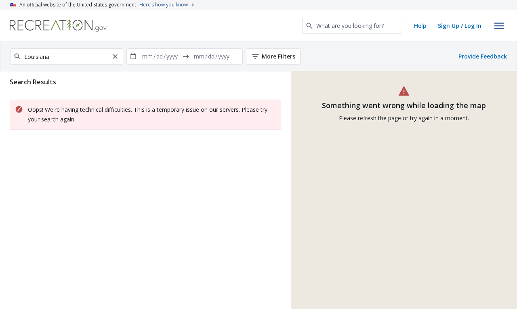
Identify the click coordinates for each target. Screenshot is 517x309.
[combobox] (352, 26)
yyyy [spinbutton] (172, 56)
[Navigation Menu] (499, 26)
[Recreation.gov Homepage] (58, 26)
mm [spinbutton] (147, 56)
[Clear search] (115, 56)
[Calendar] (133, 56)
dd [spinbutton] (159, 56)
